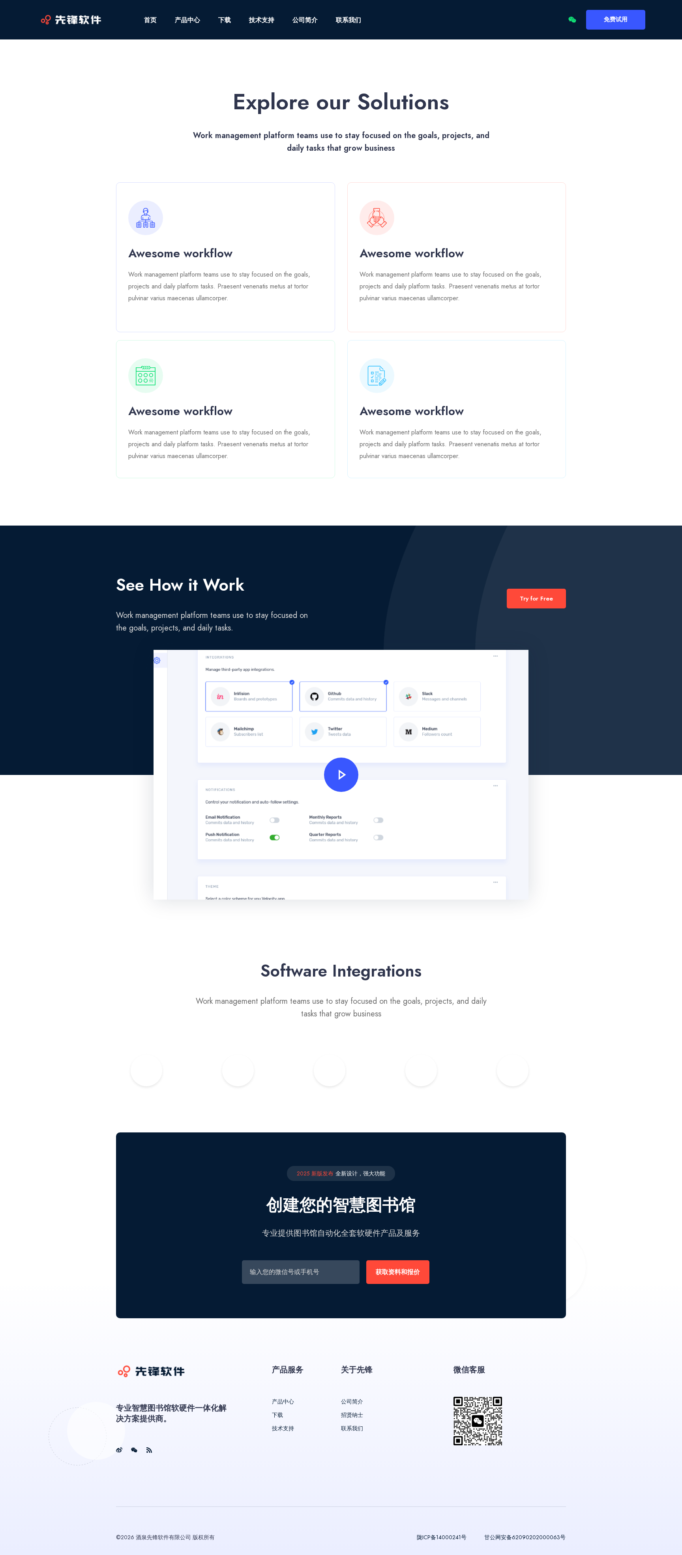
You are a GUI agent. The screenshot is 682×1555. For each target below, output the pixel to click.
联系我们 (348, 19)
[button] (341, 775)
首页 (150, 19)
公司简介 (305, 19)
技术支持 (261, 19)
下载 (224, 19)
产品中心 (187, 19)
